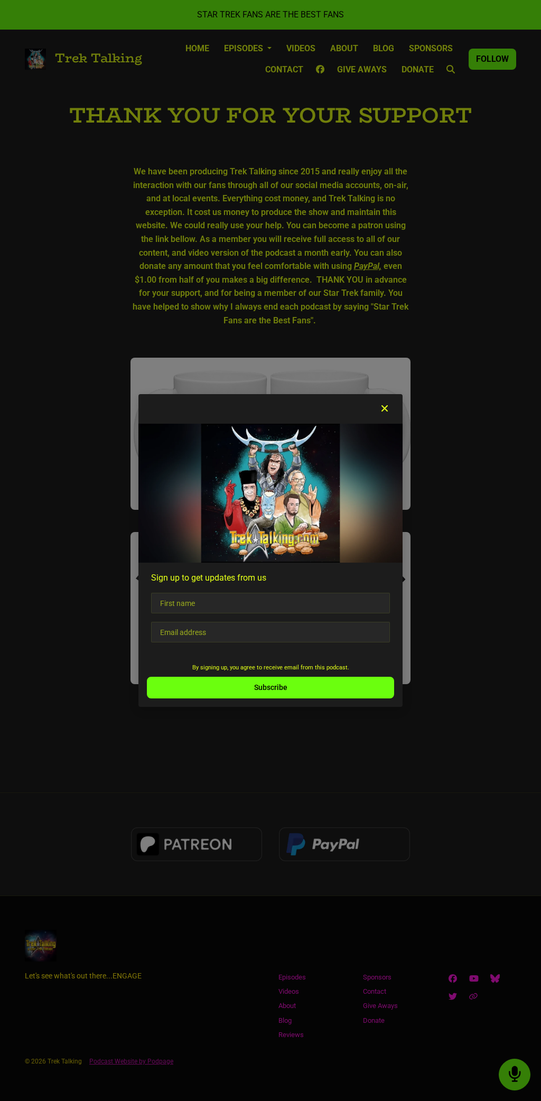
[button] (384, 409)
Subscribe (270, 687)
